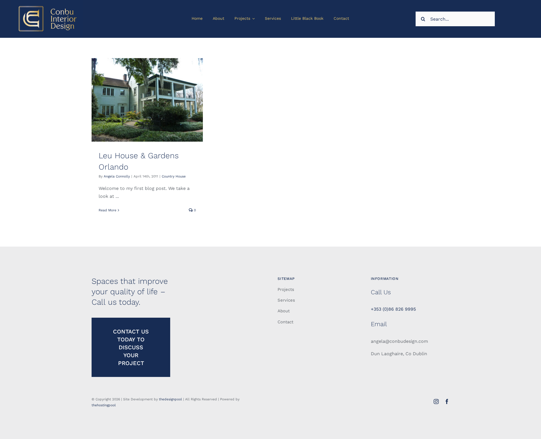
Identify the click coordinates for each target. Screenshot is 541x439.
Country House (174, 176)
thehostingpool (104, 405)
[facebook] (446, 401)
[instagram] (436, 401)
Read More (107, 210)
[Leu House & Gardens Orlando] (147, 100)
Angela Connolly (117, 176)
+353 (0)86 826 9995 (393, 309)
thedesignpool (170, 399)
